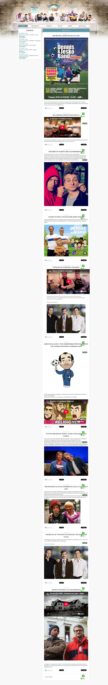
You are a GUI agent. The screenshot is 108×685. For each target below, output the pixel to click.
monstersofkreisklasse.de (70, 141)
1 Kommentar (49, 260)
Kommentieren (49, 108)
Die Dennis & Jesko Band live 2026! (66, 36)
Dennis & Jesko (54, 4)
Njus (23, 26)
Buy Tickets (22, 37)
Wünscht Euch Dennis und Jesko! (66, 267)
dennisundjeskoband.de (51, 104)
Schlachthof (37, 40)
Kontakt (82, 26)
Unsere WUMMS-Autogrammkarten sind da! (66, 217)
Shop (70, 26)
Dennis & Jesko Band (23, 34)
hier (62, 104)
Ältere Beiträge (48, 677)
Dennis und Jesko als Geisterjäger (66, 590)
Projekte (35, 26)
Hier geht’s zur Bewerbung (52, 302)
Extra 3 (72, 539)
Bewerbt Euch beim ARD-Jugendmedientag (66, 151)
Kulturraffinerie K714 (23, 57)
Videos (49, 26)
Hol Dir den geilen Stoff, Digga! (66, 115)
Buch (60, 26)
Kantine (34, 45)
